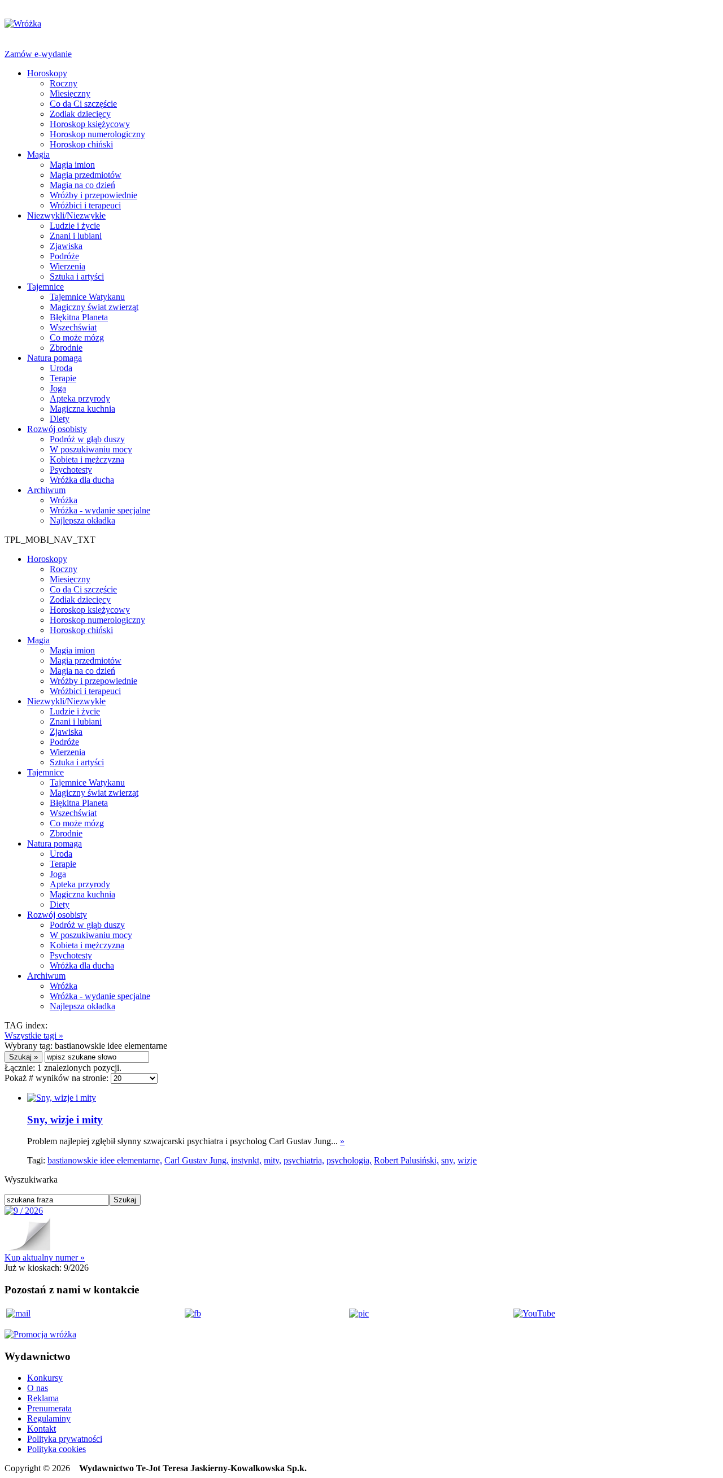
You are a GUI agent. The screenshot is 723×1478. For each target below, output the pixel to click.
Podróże (64, 256)
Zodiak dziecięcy (80, 114)
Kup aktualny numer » (45, 1257)
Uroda (61, 368)
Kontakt (41, 1428)
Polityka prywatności (64, 1439)
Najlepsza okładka (82, 520)
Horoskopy (47, 73)
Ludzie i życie (75, 225)
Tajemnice (45, 286)
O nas (37, 1388)
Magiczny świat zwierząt (94, 307)
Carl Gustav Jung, (196, 1160)
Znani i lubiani (76, 236)
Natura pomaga (54, 358)
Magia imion (72, 164)
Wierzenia (67, 266)
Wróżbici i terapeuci (85, 205)
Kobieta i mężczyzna (87, 459)
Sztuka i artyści (77, 276)
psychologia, (349, 1160)
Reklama (43, 1398)
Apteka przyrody (80, 398)
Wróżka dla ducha (82, 480)
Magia (38, 154)
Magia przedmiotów (85, 175)
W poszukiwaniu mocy (91, 449)
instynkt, (246, 1160)
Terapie (63, 378)
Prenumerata (49, 1408)
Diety (59, 419)
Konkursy (45, 1378)
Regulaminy (49, 1418)
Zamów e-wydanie (38, 54)
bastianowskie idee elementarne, (104, 1160)
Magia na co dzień (82, 185)
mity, (272, 1160)
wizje (467, 1160)
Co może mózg (77, 337)
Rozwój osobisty (57, 429)
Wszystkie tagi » (34, 1035)
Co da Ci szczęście (83, 103)
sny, (448, 1160)
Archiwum (46, 490)
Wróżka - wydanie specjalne (100, 510)
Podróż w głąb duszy (87, 439)
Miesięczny (70, 93)
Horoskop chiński (81, 144)
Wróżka (63, 500)
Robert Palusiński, (406, 1160)
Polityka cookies (56, 1449)
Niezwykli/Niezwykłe (66, 215)
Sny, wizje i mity (65, 1120)
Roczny (63, 83)
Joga (58, 388)
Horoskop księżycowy (90, 124)
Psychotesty (71, 469)
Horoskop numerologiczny (97, 134)
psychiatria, (304, 1160)
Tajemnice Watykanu (87, 297)
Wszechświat (73, 327)
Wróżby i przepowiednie (93, 195)
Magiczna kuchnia (82, 408)
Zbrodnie (66, 347)
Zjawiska (66, 246)
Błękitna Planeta (79, 317)
